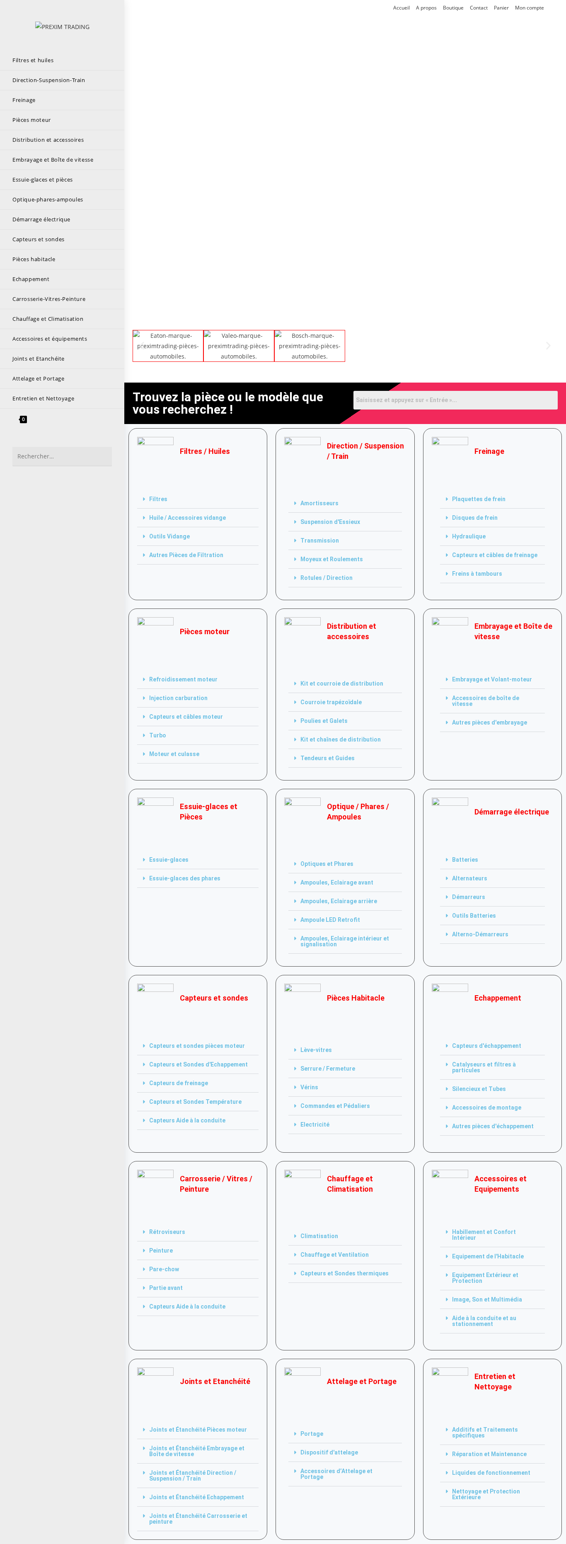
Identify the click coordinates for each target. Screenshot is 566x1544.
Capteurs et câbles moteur (186, 716)
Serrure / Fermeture (327, 1068)
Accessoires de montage (486, 1107)
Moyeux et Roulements (331, 559)
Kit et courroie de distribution (341, 683)
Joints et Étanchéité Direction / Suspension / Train (192, 1475)
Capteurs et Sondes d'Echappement (198, 1064)
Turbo (157, 735)
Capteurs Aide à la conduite (187, 1120)
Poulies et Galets (324, 720)
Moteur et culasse (174, 754)
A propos (426, 7)
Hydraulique (469, 536)
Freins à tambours (477, 573)
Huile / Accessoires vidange (187, 517)
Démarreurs (468, 897)
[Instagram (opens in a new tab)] (162, 8)
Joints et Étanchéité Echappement (196, 1497)
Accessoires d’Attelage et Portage (336, 1474)
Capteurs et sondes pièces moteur (197, 1045)
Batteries (465, 859)
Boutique (453, 7)
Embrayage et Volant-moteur (492, 679)
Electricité (314, 1124)
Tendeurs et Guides (327, 758)
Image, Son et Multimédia (487, 1299)
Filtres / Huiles (205, 451)
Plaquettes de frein (479, 499)
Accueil (401, 7)
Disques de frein (475, 517)
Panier (501, 7)
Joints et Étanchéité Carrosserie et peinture (198, 1518)
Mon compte (529, 7)
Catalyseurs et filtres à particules (484, 1067)
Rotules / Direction (326, 577)
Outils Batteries (474, 915)
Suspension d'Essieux (330, 522)
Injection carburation (178, 698)
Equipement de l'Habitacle (488, 1256)
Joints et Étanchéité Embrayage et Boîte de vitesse (196, 1451)
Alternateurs (469, 878)
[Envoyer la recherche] (101, 456)
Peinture (161, 1250)
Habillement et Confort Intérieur (484, 1235)
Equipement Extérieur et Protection (485, 1278)
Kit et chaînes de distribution (340, 739)
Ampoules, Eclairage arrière (338, 901)
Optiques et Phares (326, 863)
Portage (311, 1433)
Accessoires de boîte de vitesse (485, 701)
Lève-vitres (316, 1050)
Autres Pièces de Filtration (186, 555)
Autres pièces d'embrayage (489, 722)
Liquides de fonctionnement (491, 1472)
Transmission (319, 540)
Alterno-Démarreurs (480, 934)
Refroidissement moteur (183, 679)
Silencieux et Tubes (479, 1089)
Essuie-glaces (169, 859)
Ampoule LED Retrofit (330, 919)
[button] (142, 346)
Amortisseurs (319, 503)
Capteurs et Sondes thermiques (344, 1273)
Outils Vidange (169, 536)
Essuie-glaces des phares (184, 878)
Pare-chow (164, 1269)
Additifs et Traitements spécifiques (485, 1432)
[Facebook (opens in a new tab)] (151, 8)
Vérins (309, 1087)
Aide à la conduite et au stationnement (484, 1321)
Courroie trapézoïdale (331, 702)
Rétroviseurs (167, 1232)
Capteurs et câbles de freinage (494, 555)
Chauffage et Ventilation (334, 1254)
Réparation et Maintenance (489, 1454)
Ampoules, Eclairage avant (336, 882)
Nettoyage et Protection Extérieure (486, 1494)
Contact (479, 7)
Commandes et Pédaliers (335, 1106)
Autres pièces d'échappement (493, 1126)
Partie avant (166, 1288)
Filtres (158, 499)
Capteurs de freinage (178, 1083)
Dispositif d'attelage (329, 1452)
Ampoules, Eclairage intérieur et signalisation (344, 941)
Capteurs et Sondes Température (195, 1101)
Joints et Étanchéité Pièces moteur (198, 1429)
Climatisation (319, 1236)
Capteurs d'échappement (486, 1045)
